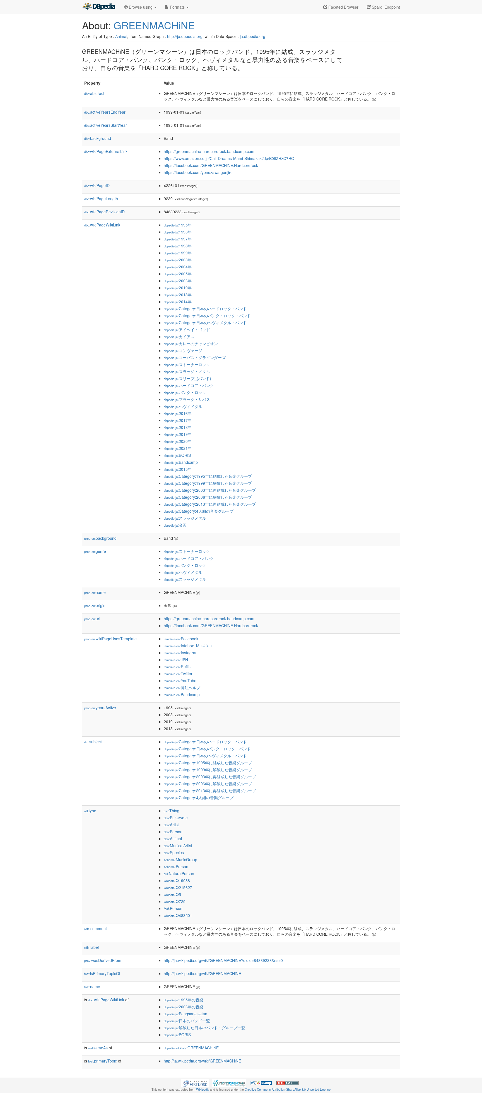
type (90, 810)
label (91, 947)
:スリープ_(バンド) (187, 378)
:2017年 (178, 420)
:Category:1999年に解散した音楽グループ (208, 483)
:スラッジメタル (185, 518)
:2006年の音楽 (183, 1006)
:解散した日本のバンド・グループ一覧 (204, 1027)
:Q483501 (178, 915)
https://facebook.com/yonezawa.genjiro (198, 172)
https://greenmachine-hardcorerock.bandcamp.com (209, 151)
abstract (94, 93)
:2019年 (178, 434)
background (97, 138)
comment (95, 928)
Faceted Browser (342, 7)
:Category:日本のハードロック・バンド (205, 308)
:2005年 (178, 273)
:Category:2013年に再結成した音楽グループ (210, 504)
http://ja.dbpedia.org (185, 36)
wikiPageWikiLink (102, 225)
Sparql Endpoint (385, 7)
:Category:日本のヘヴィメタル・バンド (205, 322)
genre (95, 551)
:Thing (171, 810)
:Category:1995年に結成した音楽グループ (208, 476)
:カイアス (179, 336)
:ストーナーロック (187, 364)
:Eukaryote (176, 817)
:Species (174, 852)
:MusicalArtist (178, 845)
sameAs (98, 1047)
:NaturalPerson (179, 873)
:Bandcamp (181, 462)
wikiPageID (97, 185)
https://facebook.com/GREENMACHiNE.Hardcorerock (211, 165)
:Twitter (178, 673)
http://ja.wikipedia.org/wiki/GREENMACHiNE (202, 973)
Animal (121, 36)
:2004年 (178, 266)
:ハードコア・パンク (189, 385)
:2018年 (178, 427)
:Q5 (172, 894)
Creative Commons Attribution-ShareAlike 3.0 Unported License (288, 1089)
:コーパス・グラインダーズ (195, 357)
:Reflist (178, 666)
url (92, 618)
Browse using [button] (141, 7)
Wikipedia (202, 1089)
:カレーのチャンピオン (191, 343)
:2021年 (178, 448)
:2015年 (178, 469)
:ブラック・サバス (187, 399)
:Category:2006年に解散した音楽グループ (208, 497)
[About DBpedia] (99, 7)
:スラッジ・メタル (187, 371)
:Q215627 (178, 887)
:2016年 (178, 413)
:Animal (173, 838)
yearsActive (100, 707)
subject (93, 741)
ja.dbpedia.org (252, 36)
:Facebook (181, 638)
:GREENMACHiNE (191, 1047)
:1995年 (178, 225)
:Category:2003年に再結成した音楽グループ (210, 490)
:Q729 (174, 901)
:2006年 (178, 280)
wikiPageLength (101, 198)
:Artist (171, 824)
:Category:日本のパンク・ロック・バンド (207, 315)
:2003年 (178, 259)
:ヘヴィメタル (183, 406)
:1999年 (178, 253)
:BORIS (177, 455)
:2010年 (178, 287)
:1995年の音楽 (183, 999)
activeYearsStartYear (105, 125)
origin (94, 605)
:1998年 (178, 246)
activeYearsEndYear (105, 112)
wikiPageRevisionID (104, 211)
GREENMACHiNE (154, 25)
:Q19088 (177, 880)
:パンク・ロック (185, 392)
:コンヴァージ (183, 350)
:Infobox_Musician (188, 645)
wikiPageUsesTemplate (110, 638)
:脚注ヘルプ (182, 687)
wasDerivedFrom (102, 960)
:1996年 (178, 232)
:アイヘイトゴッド (187, 329)
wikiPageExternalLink (105, 151)
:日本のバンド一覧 (187, 1020)
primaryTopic (102, 1061)
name (95, 592)
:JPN (176, 659)
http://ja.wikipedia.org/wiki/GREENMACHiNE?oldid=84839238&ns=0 (223, 960)
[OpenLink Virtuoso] (195, 1082)
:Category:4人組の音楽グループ (198, 511)
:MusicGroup (180, 859)
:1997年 (178, 239)
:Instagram (181, 652)
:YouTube (180, 680)
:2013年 (178, 294)
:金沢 (175, 525)
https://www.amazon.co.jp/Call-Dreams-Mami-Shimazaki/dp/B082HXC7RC (229, 158)
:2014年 (178, 301)
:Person (173, 831)
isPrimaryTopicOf (102, 973)
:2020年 (178, 441)
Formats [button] (177, 7)
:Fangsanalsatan (185, 1013)
